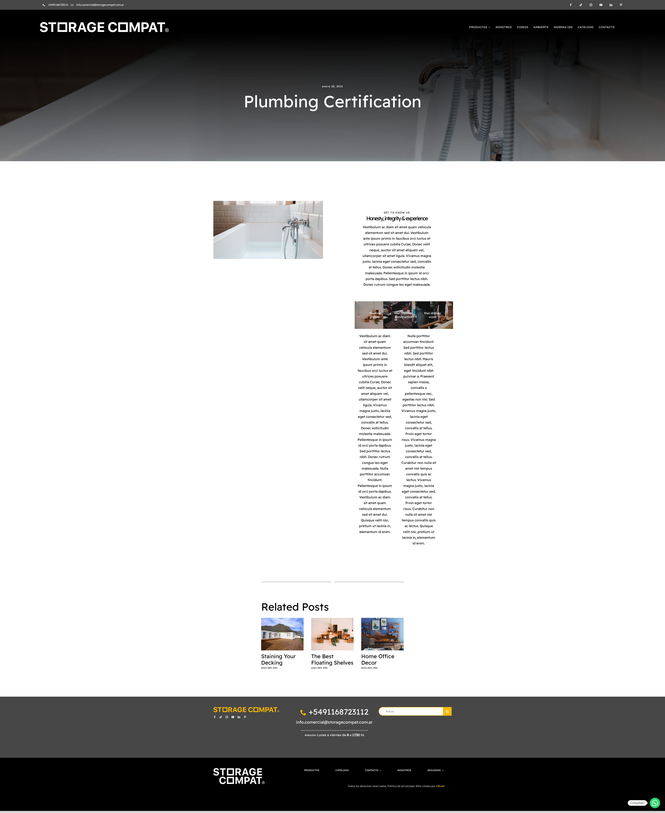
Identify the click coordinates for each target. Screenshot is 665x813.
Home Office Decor (382, 634)
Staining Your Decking (282, 634)
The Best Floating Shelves (332, 634)
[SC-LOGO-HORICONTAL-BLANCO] (104, 23)
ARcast (440, 786)
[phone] (44, 5)
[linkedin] (611, 5)
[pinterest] (621, 5)
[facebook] (571, 5)
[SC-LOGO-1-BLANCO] (238, 769)
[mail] (72, 5)
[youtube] (601, 5)
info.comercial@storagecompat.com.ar (334, 722)
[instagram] (591, 5)
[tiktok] (581, 5)
